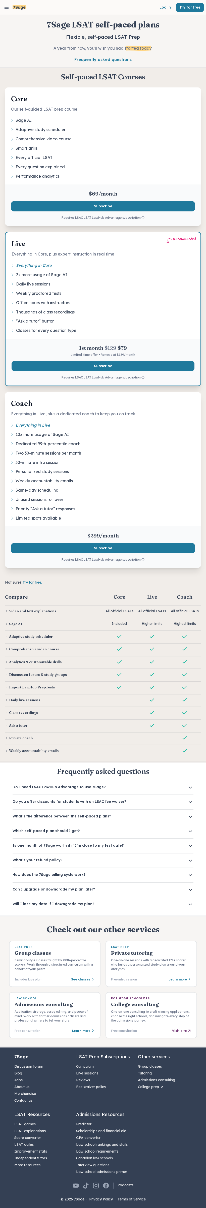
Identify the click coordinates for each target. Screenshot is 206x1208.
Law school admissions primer (101, 1171)
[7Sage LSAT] (19, 7)
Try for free (189, 7)
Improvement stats (30, 1151)
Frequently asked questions (103, 59)
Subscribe (103, 206)
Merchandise (25, 1093)
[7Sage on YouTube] (76, 1186)
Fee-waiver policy (91, 1087)
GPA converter (88, 1137)
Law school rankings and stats (102, 1144)
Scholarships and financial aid (101, 1131)
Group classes (150, 1066)
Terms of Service (132, 1199)
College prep (148, 1087)
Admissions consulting (156, 1080)
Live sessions (87, 1073)
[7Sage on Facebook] (106, 1186)
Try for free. (32, 582)
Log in (165, 7)
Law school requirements (97, 1151)
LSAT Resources (32, 1114)
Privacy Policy (101, 1199)
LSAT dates (24, 1144)
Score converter (27, 1137)
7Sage (21, 1057)
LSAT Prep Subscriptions (103, 1057)
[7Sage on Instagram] (96, 1186)
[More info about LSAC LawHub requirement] (142, 218)
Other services (154, 1057)
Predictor (83, 1124)
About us (21, 1087)
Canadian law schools (94, 1158)
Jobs (18, 1080)
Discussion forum (28, 1066)
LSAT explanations (30, 1131)
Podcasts (125, 1185)
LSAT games (25, 1124)
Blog (18, 1073)
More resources (27, 1165)
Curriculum (85, 1066)
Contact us (23, 1100)
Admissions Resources (100, 1114)
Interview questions (92, 1165)
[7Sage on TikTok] (86, 1186)
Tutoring (145, 1073)
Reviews (83, 1080)
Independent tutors (30, 1158)
